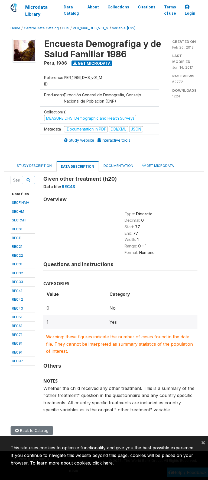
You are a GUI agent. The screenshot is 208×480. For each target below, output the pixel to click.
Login (190, 13)
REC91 (17, 352)
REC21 (17, 246)
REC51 (17, 317)
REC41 (17, 290)
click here (103, 463)
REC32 (17, 273)
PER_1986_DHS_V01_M (91, 28)
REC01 (17, 229)
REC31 (17, 264)
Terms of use (170, 10)
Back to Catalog (33, 430)
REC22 (17, 255)
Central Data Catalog (41, 28)
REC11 (16, 238)
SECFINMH (20, 202)
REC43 (17, 308)
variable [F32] (123, 28)
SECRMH (19, 220)
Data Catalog (71, 10)
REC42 (17, 299)
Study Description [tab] (34, 166)
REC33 (17, 281)
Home (15, 28)
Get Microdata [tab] (160, 166)
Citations (146, 7)
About (93, 7)
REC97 (17, 361)
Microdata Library (36, 10)
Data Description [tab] (77, 166)
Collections (118, 7)
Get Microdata (94, 63)
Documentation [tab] (118, 166)
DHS (65, 28)
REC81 (17, 343)
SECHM (18, 211)
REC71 (17, 334)
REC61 (17, 325)
